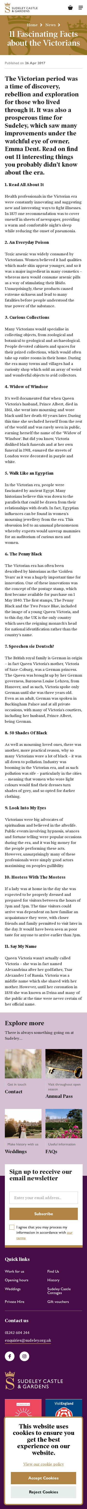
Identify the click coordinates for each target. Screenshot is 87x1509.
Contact (13, 1091)
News (50, 25)
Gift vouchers (58, 1301)
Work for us (14, 1271)
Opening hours (16, 1280)
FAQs (51, 1151)
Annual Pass (59, 1096)
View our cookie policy (43, 1464)
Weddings (16, 1151)
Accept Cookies (43, 1478)
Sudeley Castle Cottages (59, 1291)
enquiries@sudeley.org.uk (28, 1341)
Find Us (53, 1271)
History (53, 1280)
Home (32, 25)
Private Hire (14, 1301)
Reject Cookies (43, 1492)
